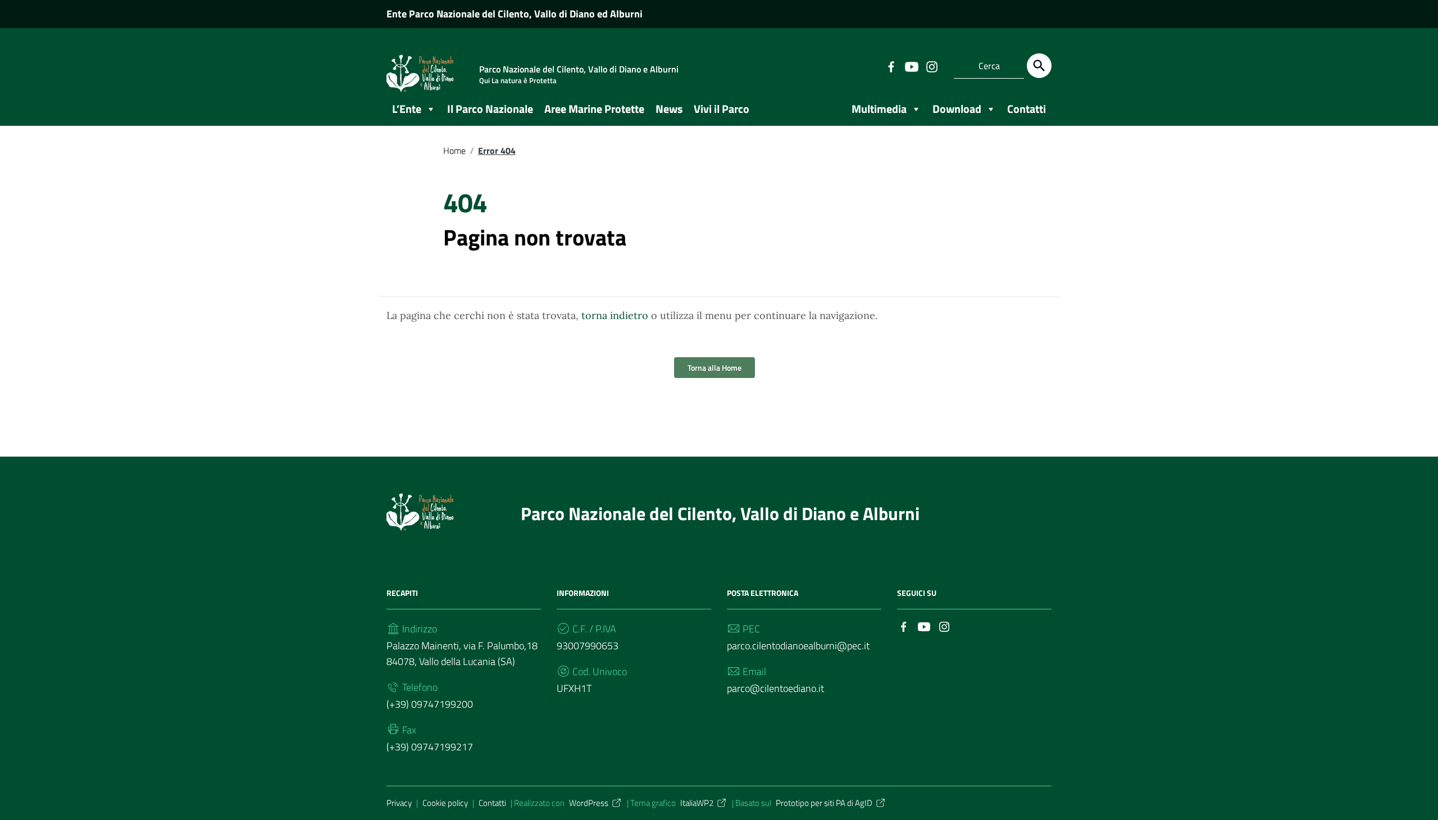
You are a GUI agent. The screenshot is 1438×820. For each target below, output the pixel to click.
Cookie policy (445, 802)
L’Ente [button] (406, 108)
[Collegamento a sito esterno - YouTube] (911, 65)
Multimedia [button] (879, 108)
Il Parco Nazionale (490, 108)
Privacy (399, 802)
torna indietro (614, 315)
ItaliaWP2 (696, 802)
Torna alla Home (714, 367)
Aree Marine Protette (594, 108)
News (669, 108)
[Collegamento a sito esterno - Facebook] (891, 65)
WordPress (588, 802)
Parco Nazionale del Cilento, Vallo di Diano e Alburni (720, 513)
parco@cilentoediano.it (775, 688)
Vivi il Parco (721, 108)
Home (454, 150)
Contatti (492, 802)
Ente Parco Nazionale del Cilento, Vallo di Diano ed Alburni (514, 13)
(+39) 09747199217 (429, 746)
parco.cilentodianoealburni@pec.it (798, 645)
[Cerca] (1039, 65)
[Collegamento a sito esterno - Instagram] (931, 65)
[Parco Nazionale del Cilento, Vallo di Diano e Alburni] (420, 510)
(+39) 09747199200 (429, 704)
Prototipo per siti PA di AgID (824, 802)
